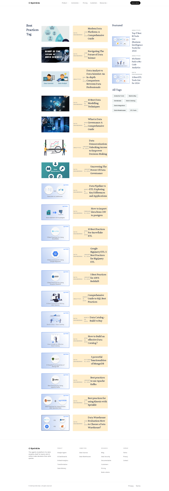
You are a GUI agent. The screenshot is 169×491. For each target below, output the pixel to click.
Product (64, 3)
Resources (103, 3)
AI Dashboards (62, 456)
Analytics (77, 79)
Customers (93, 3)
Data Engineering (78, 34)
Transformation (62, 464)
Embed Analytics (62, 460)
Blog (102, 453)
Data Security (105, 456)
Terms (125, 453)
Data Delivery (61, 468)
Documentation (106, 460)
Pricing (85, 3)
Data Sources (83, 453)
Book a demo (135, 3)
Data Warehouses (85, 456)
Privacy (125, 456)
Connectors (75, 3)
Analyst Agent (61, 453)
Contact (125, 460)
